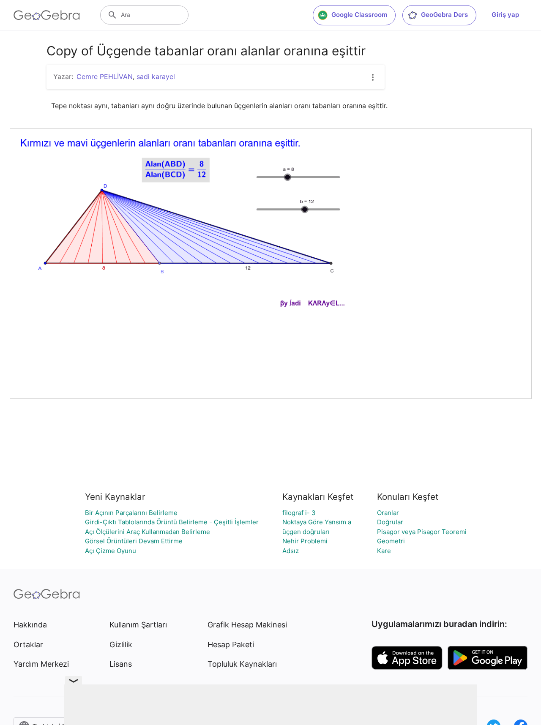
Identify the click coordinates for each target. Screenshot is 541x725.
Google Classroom (359, 15)
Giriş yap (505, 15)
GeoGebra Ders (444, 15)
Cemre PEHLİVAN (105, 76)
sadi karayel (156, 76)
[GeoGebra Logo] (47, 15)
